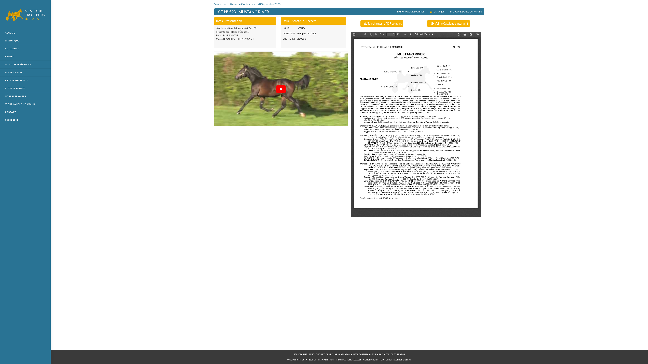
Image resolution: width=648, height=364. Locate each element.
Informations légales (348, 360)
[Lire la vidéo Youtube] (281, 89)
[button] (381, 23)
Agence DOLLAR (402, 360)
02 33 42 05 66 (398, 354)
